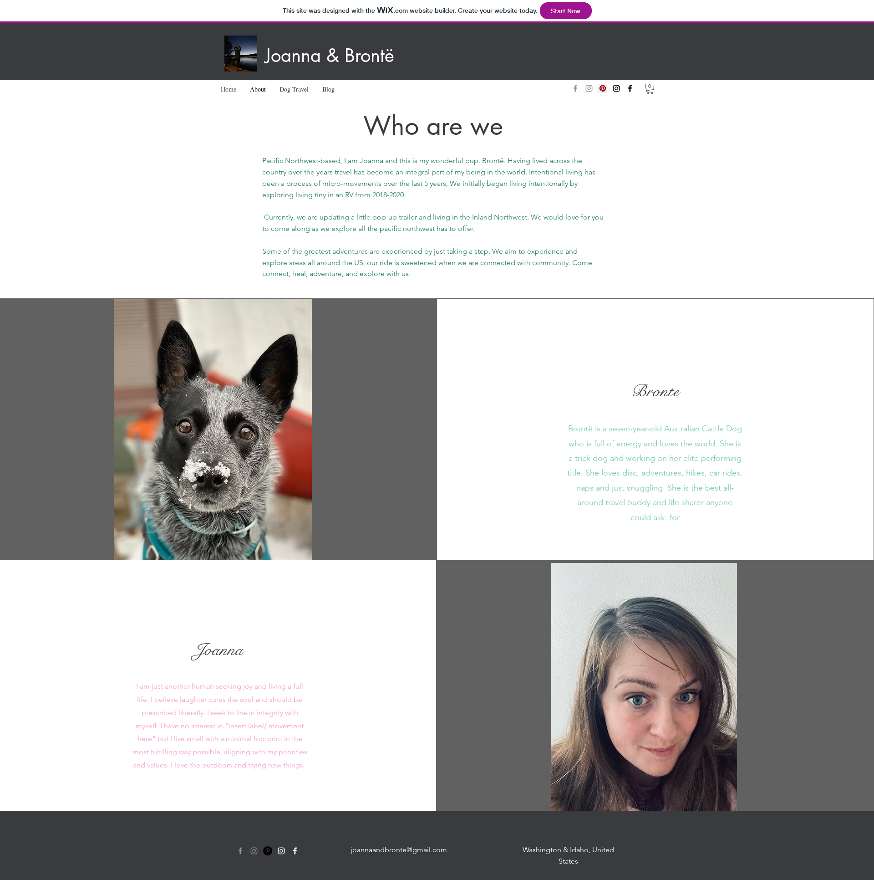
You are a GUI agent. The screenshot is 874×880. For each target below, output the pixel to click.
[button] (650, 89)
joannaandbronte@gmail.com (399, 849)
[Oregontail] (240, 850)
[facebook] (295, 850)
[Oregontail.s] (589, 88)
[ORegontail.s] (575, 88)
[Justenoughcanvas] (602, 88)
